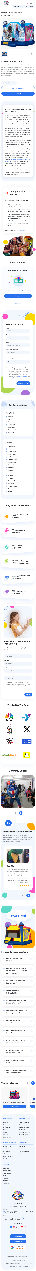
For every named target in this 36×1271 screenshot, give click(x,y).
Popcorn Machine (24, 1125)
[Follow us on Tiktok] (16, 1227)
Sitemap (25, 1267)
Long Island (11, 424)
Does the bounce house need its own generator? (16, 1012)
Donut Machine (23, 1135)
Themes (5, 1135)
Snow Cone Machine (24, 1127)
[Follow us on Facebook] (10, 1227)
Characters (6, 1127)
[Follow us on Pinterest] (19, 1227)
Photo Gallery (7, 1170)
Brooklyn (10, 417)
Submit (28, 694)
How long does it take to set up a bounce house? (16, 1071)
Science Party (7, 1137)
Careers (5, 1180)
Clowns (5, 1122)
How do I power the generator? (13, 1022)
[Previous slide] (4, 33)
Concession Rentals (24, 1118)
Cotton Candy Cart (24, 1122)
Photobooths (22, 1146)
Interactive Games (24, 1151)
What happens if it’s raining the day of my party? (16, 1002)
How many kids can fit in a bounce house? (15, 982)
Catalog (5, 1178)
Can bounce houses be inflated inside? (14, 992)
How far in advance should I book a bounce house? (16, 1031)
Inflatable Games (8, 1156)
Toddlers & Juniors (8, 1159)
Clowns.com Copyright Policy (13, 1264)
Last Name (6, 660)
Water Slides (6, 1151)
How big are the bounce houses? (14, 959)
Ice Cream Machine (24, 1132)
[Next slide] (32, 33)
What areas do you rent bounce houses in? (14, 1051)
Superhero (6, 1132)
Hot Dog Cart (22, 1130)
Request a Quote (23, 383)
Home (5, 13)
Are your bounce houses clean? (15, 1061)
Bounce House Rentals (15, 13)
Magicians (6, 1125)
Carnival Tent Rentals (25, 1154)
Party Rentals (23, 1142)
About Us (6, 1168)
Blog (4, 1175)
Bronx (10, 419)
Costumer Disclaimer (15, 1267)
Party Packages (7, 1118)
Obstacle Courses (8, 1154)
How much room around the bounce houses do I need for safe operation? (16, 970)
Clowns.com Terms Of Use (18, 1261)
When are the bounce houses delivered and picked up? (16, 1041)
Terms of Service (22, 376)
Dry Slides (6, 1149)
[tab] (15, 303)
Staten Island (12, 430)
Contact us (6, 1183)
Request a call (18, 1236)
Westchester (11, 427)
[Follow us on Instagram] (13, 1227)
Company (6, 1164)
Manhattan (11, 432)
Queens (10, 422)
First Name (6, 653)
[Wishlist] (28, 3)
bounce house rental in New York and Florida (17, 160)
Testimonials (7, 1173)
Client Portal (18, 1241)
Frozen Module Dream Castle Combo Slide (13, 1102)
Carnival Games (23, 1149)
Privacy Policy (13, 378)
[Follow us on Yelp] (25, 1227)
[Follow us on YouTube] (22, 1227)
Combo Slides (7, 1146)
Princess (5, 1130)
